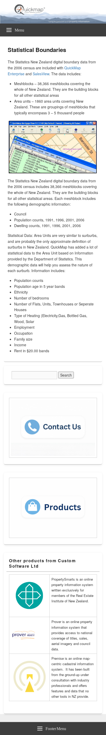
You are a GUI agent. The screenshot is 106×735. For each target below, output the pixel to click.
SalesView (41, 73)
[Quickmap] (53, 22)
